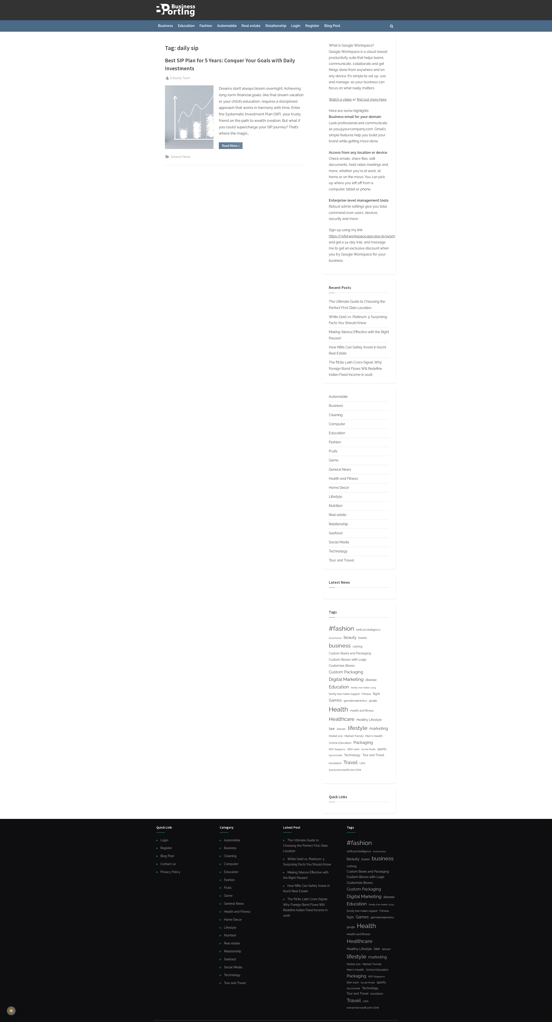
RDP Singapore (337, 749)
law (332, 728)
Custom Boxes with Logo (347, 659)
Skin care (353, 749)
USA (362, 763)
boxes (362, 638)
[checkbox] (11, 1010)
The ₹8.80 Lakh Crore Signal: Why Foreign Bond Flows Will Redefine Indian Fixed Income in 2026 (355, 368)
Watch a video (340, 99)
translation (335, 763)
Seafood (335, 533)
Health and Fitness (343, 479)
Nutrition (335, 506)
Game (333, 460)
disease (371, 680)
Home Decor (339, 488)
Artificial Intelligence (368, 629)
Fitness (366, 694)
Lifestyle (335, 497)
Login (295, 26)
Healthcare (341, 719)
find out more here (371, 99)
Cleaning (336, 415)
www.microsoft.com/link (345, 769)
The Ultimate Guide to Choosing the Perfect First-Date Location (305, 845)
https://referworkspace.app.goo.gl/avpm (362, 236)
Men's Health (374, 736)
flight (376, 694)
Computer (337, 424)
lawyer (341, 728)
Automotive (335, 638)
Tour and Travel (341, 560)
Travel (350, 762)
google (373, 700)
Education (186, 26)
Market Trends (354, 736)
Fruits (333, 451)
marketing (378, 728)
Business (165, 26)
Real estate (251, 26)
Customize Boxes (342, 666)
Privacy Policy (170, 872)
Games (335, 700)
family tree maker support (344, 694)
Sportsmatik (335, 755)
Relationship (275, 26)
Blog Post (332, 26)
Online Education (340, 743)
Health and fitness (361, 710)
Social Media (339, 542)
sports (381, 749)
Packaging (363, 742)
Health (338, 709)
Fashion (205, 26)
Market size (336, 736)
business (340, 645)
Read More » (232, 146)
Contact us (168, 864)
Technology (338, 551)
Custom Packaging (346, 672)
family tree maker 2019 (363, 687)
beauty (350, 637)
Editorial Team (180, 78)
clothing (357, 646)
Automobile (227, 26)
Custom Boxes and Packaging (350, 653)
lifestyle (357, 728)
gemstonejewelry (355, 700)
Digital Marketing (346, 679)
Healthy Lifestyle (369, 720)
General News (180, 156)
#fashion (341, 628)
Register (312, 26)
